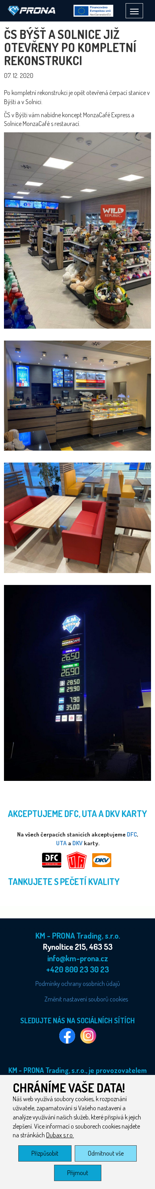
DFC (132, 834)
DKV (77, 843)
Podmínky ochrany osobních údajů (77, 984)
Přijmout (77, 1173)
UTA (61, 843)
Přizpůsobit (44, 1153)
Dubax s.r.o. (60, 1135)
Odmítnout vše (106, 1153)
